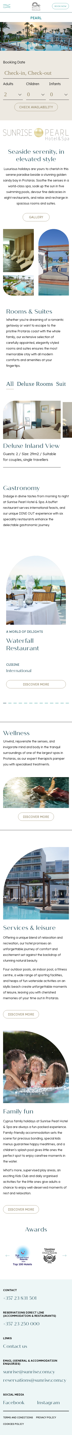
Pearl (36, 18)
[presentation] (8, 1255)
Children (32, 84)
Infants (55, 84)
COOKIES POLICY (13, 1424)
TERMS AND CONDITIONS (18, 1417)
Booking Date (14, 62)
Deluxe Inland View (31, 446)
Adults (8, 84)
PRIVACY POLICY (46, 1417)
